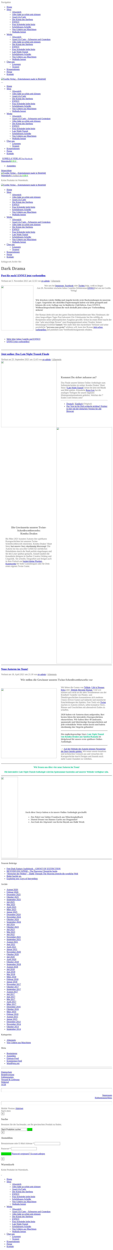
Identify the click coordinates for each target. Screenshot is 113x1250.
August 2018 (12, 967)
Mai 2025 (11, 904)
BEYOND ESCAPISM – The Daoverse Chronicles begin (32, 871)
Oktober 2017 (13, 987)
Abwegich (16, 12)
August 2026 (12, 889)
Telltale (87, 687)
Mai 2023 (11, 932)
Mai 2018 (11, 974)
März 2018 (11, 977)
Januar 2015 (12, 1019)
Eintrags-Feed (13, 1058)
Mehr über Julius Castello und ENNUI (23, 339)
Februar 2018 (12, 979)
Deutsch (70, 404)
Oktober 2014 (13, 1027)
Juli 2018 (11, 969)
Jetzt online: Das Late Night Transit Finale (25, 354)
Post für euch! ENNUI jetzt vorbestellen (23, 275)
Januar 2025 (12, 912)
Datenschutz (6, 1072)
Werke (9, 34)
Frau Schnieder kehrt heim (23, 24)
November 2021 (14, 937)
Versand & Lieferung (10, 1079)
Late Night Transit (20, 52)
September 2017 (14, 989)
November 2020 (14, 952)
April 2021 (11, 947)
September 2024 (14, 922)
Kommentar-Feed (14, 1061)
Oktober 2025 (13, 897)
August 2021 (12, 942)
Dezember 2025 (14, 894)
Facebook (68, 285)
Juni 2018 (11, 972)
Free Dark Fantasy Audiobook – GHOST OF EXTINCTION (33, 868)
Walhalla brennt (19, 32)
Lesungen (16, 64)
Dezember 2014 (14, 1022)
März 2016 (11, 1012)
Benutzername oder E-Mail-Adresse (17, 1143)
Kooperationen (13, 69)
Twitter (81, 285)
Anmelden (11, 166)
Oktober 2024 (13, 919)
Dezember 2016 (14, 1007)
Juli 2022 (11, 934)
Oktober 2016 (13, 1009)
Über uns (11, 62)
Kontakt (10, 74)
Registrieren (12, 1053)
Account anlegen (37, 1154)
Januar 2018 (12, 982)
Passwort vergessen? (21, 1154)
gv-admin (45, 281)
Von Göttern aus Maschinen (24, 29)
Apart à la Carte (19, 17)
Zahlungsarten (7, 1077)
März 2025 (11, 909)
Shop (9, 9)
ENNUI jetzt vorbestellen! (18, 341)
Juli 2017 (11, 994)
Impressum (107, 1095)
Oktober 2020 (13, 954)
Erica (63, 690)
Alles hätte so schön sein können (26, 14)
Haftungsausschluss (103, 1098)
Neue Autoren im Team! (14, 669)
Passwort (6, 1148)
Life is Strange (98, 687)
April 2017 (11, 1002)
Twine (103, 702)
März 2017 (11, 1004)
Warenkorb (14, 175)
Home (9, 7)
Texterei (15, 67)
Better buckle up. (14, 876)
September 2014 (14, 1029)
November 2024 (14, 917)
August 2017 (12, 992)
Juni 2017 (11, 997)
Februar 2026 (12, 892)
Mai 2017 (11, 999)
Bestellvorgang (7, 1074)
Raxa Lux (90, 390)
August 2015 (12, 1017)
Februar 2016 (12, 1014)
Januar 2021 (12, 949)
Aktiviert (19, 1108)
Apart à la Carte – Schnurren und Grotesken (31, 39)
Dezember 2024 (14, 914)
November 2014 (14, 1024)
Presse (9, 72)
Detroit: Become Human (81, 690)
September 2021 (14, 939)
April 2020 (11, 959)
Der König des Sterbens (22, 19)
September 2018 (14, 964)
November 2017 (14, 984)
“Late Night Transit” (75, 388)
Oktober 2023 (13, 927)
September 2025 (14, 899)
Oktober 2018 (13, 962)
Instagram (59, 285)
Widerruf (5, 1082)
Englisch (79, 404)
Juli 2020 (11, 957)
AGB (3, 1084)
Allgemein (55, 281)
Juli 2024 (11, 924)
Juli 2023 (11, 929)
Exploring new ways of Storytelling (22, 878)
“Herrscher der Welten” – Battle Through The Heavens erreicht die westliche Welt (42, 873)
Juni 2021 (11, 944)
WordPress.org (13, 1063)
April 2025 (11, 907)
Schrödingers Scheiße (21, 27)
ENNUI (15, 22)
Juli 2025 (11, 902)
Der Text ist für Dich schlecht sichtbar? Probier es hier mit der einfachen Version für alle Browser (86, 408)
